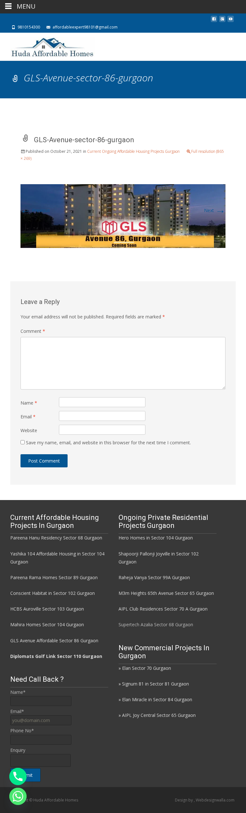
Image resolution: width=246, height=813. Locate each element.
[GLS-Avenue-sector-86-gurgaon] (123, 215)
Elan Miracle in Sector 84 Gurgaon (157, 699)
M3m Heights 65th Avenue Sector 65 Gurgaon (166, 593)
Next (215, 210)
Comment (32, 331)
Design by (184, 800)
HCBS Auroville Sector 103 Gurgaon (47, 609)
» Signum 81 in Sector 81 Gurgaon (154, 684)
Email (28, 417)
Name (28, 403)
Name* (18, 692)
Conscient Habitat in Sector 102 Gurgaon (52, 593)
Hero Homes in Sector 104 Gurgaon (156, 538)
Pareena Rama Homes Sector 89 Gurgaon (54, 577)
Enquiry (17, 750)
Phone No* (22, 730)
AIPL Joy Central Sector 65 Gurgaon (159, 715)
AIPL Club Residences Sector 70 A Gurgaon (163, 609)
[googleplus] (222, 21)
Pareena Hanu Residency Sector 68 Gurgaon (56, 538)
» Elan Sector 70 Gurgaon (145, 668)
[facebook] (214, 21)
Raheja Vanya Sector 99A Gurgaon (154, 577)
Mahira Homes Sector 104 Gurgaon (47, 624)
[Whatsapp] (18, 796)
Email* (17, 711)
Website (28, 430)
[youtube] (230, 21)
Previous (35, 210)
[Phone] (18, 776)
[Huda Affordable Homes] (47, 45)
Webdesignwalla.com (215, 800)
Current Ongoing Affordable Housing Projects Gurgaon (133, 151)
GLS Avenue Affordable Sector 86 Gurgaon (54, 640)
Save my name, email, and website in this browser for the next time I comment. (108, 442)
